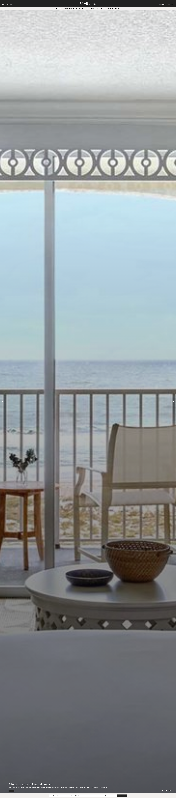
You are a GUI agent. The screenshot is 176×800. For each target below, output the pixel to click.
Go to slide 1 (162, 790)
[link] (163, 4)
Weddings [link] (110, 8)
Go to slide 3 (166, 790)
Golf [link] (83, 8)
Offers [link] (117, 8)
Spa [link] (88, 8)
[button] (171, 4)
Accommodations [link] (69, 8)
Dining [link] (78, 8)
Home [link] (3, 4)
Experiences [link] (94, 8)
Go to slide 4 (167, 790)
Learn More (11, 790)
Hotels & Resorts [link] (9, 4)
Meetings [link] (102, 8)
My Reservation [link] (162, 4)
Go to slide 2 (164, 790)
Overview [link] (58, 8)
